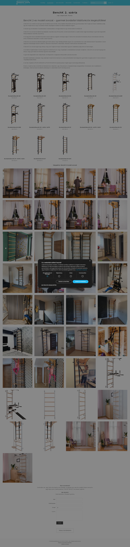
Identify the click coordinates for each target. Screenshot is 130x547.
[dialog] (65, 273)
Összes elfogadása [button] (80, 281)
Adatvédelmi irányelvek (81, 269)
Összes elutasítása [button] (64, 281)
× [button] (89, 260)
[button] (49, 285)
